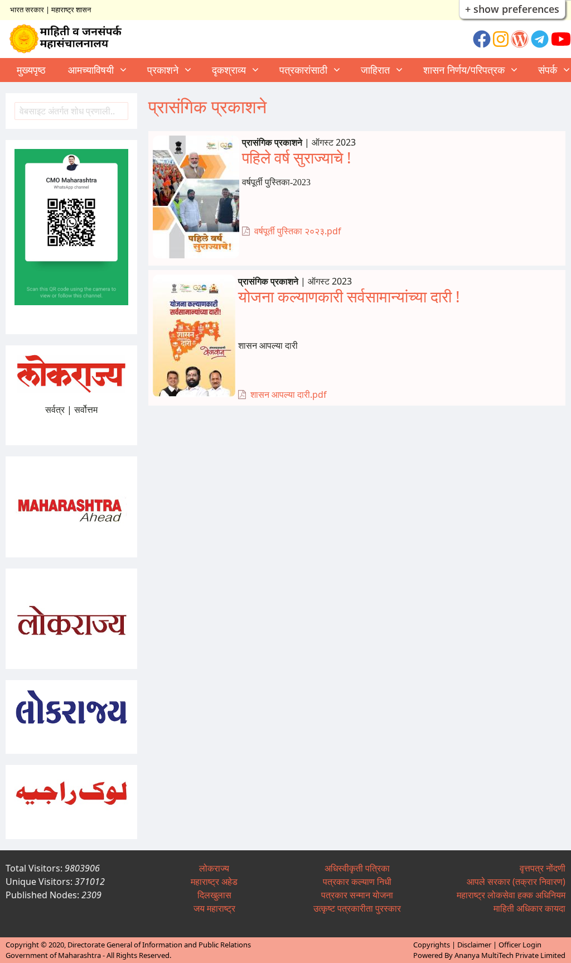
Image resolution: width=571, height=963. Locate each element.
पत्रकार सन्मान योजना (357, 895)
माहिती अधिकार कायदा (529, 908)
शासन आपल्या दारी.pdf (288, 394)
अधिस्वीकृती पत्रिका (357, 868)
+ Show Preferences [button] (512, 9)
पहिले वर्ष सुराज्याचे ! (296, 157)
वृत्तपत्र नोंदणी (542, 868)
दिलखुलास (214, 895)
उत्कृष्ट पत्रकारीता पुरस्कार (357, 908)
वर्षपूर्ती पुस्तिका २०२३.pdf (297, 231)
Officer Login (520, 945)
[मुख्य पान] (71, 39)
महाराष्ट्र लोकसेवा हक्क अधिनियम (511, 895)
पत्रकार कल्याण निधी (357, 881)
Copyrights (431, 945)
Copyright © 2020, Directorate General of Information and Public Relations (128, 945)
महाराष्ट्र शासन (71, 9)
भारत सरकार (27, 9)
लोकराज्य (214, 868)
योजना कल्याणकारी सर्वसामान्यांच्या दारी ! (349, 296)
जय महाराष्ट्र (214, 908)
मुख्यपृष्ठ (31, 69)
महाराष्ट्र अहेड (214, 881)
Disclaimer (474, 945)
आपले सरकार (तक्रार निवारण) (516, 881)
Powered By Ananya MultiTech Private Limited (489, 955)
